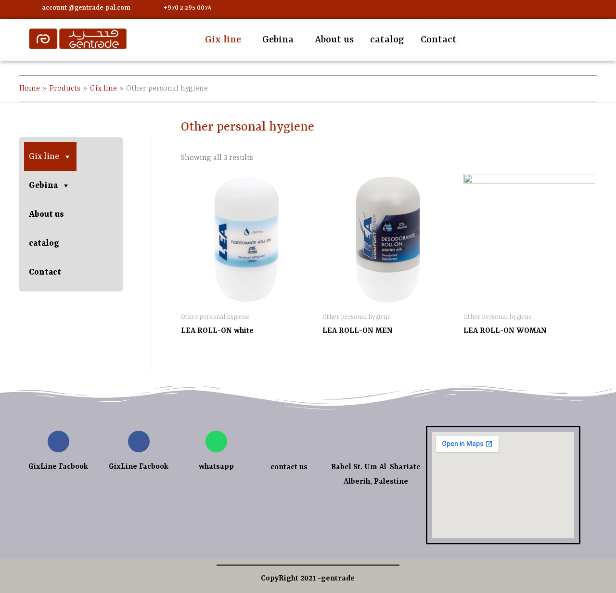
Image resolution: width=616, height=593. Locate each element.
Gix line (223, 39)
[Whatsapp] (452, 11)
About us (334, 39)
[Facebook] (431, 11)
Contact (439, 39)
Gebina (278, 39)
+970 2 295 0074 (187, 8)
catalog (387, 39)
